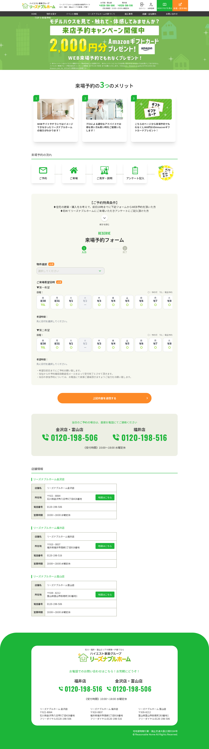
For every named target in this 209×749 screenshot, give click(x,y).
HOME (34, 13)
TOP (37, 17)
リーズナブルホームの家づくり (101, 13)
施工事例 (129, 13)
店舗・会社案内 (149, 13)
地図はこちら (105, 497)
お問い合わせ (172, 13)
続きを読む (104, 224)
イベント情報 (72, 13)
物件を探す (51, 13)
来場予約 (46, 17)
